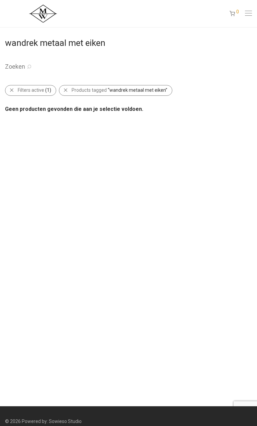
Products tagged (119, 90)
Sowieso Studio (65, 421)
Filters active (34, 90)
